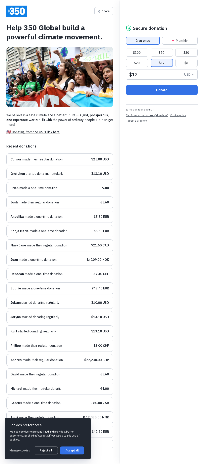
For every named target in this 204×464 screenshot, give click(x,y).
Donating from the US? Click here (36, 132)
